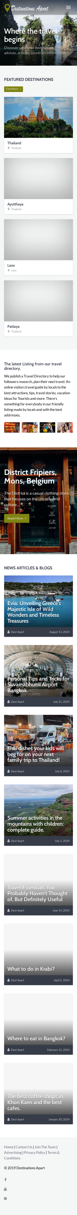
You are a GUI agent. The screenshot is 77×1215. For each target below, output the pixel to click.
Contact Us (24, 1147)
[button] (12, 427)
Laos (11, 265)
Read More (16, 518)
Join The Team (45, 1147)
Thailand (14, 143)
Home (8, 1147)
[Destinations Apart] (27, 7)
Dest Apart (17, 632)
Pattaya (13, 326)
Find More (13, 89)
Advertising (13, 1152)
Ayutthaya (15, 204)
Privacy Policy (34, 1152)
